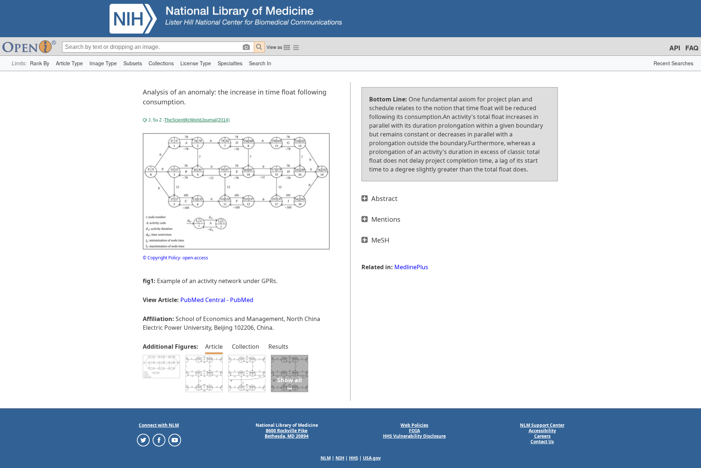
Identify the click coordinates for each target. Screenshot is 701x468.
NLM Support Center (542, 425)
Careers (542, 436)
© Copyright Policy (161, 258)
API (674, 48)
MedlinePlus (411, 267)
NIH (340, 458)
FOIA (414, 431)
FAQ (691, 48)
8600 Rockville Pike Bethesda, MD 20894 (287, 433)
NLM (326, 458)
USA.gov (372, 458)
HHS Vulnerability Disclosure (414, 436)
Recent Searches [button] (673, 63)
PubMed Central (202, 300)
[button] (39, 63)
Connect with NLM (159, 425)
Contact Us (542, 441)
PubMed (241, 300)
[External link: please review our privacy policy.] (143, 440)
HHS (353, 458)
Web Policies (414, 425)
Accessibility (542, 431)
